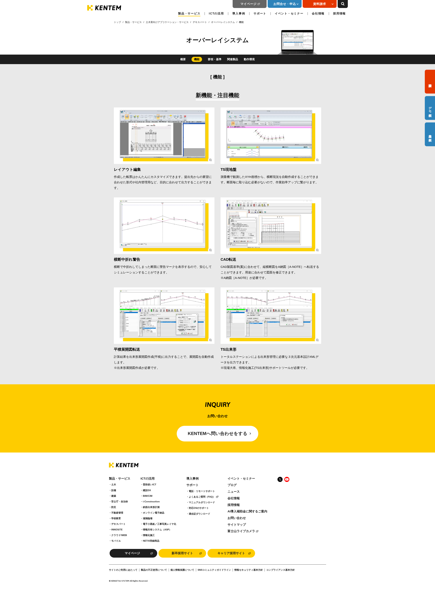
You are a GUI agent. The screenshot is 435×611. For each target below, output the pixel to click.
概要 (183, 59)
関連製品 (232, 59)
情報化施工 (149, 535)
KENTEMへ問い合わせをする (217, 433)
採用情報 (339, 13)
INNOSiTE (117, 529)
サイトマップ (237, 524)
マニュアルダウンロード (202, 502)
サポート (260, 13)
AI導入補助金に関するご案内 (247, 511)
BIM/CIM (147, 496)
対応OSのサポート (199, 508)
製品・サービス (189, 13)
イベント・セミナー (289, 13)
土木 (113, 484)
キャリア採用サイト (231, 553)
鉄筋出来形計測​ (151, 507)
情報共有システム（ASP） (157, 529)
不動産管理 (117, 512)
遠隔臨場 (147, 518)
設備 (113, 490)
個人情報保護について (182, 570)
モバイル (116, 540)
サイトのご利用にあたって (123, 570)
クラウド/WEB (119, 535)
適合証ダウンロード (199, 513)
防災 (113, 507)
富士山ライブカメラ (241, 531)
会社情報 (318, 13)
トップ (117, 22)
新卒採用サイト (182, 553)
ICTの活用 (216, 13)
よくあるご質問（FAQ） (202, 496)
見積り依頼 (430, 134)
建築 (113, 496)
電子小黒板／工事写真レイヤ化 (159, 524)
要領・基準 (214, 59)
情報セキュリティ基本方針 (248, 570)
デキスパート (200, 22)
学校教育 (116, 518)
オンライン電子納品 (153, 512)
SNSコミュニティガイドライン (214, 570)
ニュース (234, 491)
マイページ (248, 4)
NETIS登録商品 (151, 540)
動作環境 (249, 59)
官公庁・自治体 (119, 501)
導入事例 (238, 13)
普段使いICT (149, 484)
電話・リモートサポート (202, 491)
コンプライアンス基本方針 (280, 570)
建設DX (147, 490)
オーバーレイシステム (223, 22)
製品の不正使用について (154, 570)
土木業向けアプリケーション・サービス (167, 22)
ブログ (232, 485)
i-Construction (151, 501)
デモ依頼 (430, 108)
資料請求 (430, 82)
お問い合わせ (237, 518)
